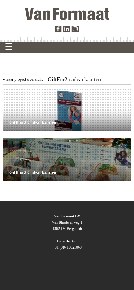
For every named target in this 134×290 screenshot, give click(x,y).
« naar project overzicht (23, 79)
